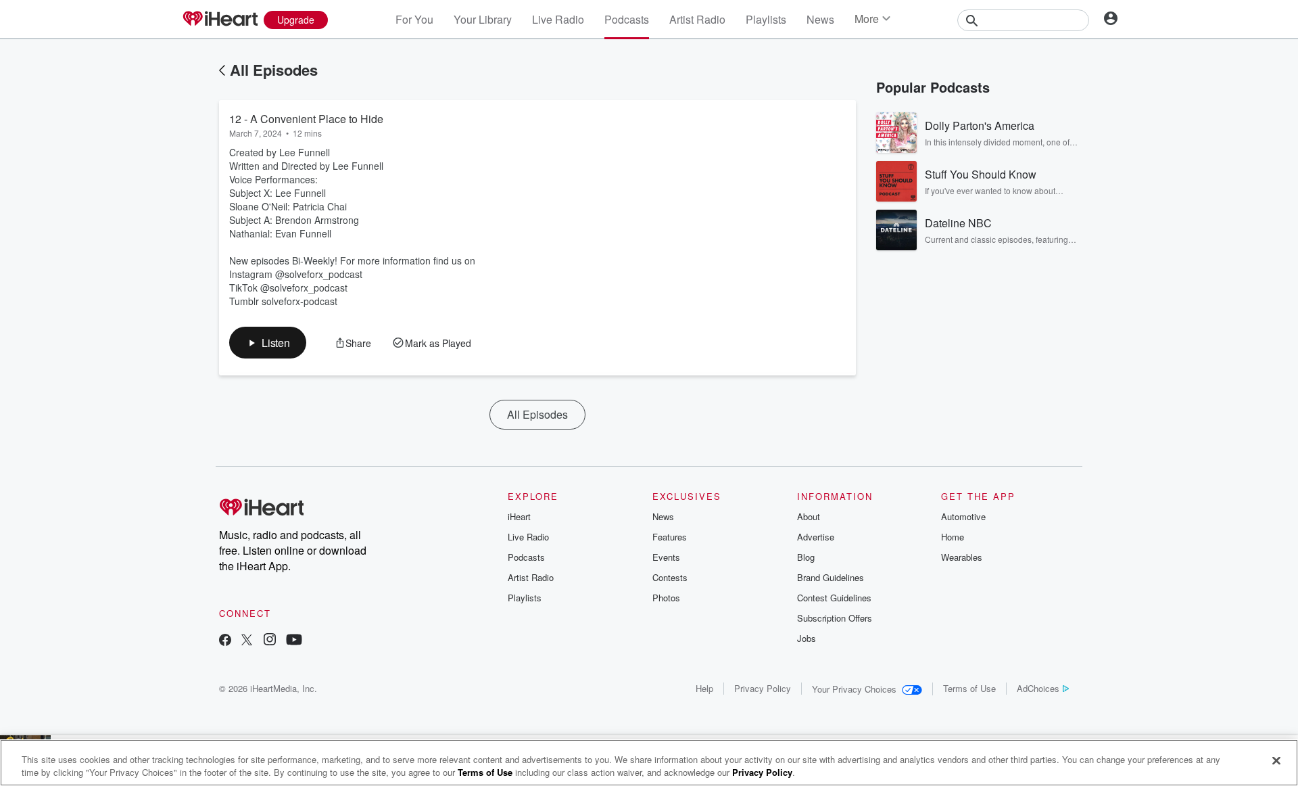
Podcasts (626, 19)
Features (669, 536)
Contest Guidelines (834, 597)
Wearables (961, 557)
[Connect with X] (246, 641)
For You (414, 19)
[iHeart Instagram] (270, 641)
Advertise (815, 536)
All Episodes (274, 69)
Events (666, 557)
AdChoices (1038, 688)
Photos (666, 597)
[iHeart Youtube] (294, 641)
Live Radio (558, 19)
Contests (670, 577)
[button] (267, 343)
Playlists (766, 19)
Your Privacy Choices (854, 689)
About (808, 516)
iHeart (519, 516)
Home (952, 536)
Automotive (963, 516)
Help (704, 688)
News (820, 19)
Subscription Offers (834, 617)
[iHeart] (219, 19)
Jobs (806, 638)
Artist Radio (697, 19)
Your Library (483, 19)
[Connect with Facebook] (225, 641)
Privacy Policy (762, 688)
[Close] (1276, 761)
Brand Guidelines (830, 577)
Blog (806, 557)
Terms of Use (969, 688)
